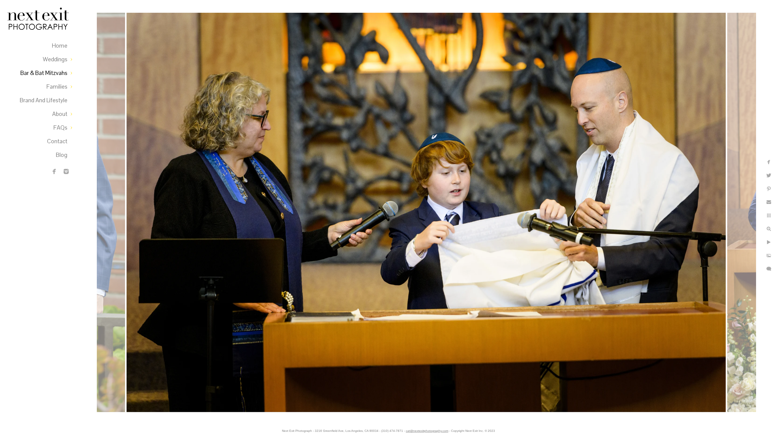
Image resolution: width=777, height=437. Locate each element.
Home (59, 45)
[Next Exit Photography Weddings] (66, 171)
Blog (61, 155)
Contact (57, 141)
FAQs (60, 127)
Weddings (55, 59)
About (59, 114)
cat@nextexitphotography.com (427, 430)
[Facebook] (54, 171)
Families (56, 86)
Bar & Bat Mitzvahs (43, 73)
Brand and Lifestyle (43, 100)
